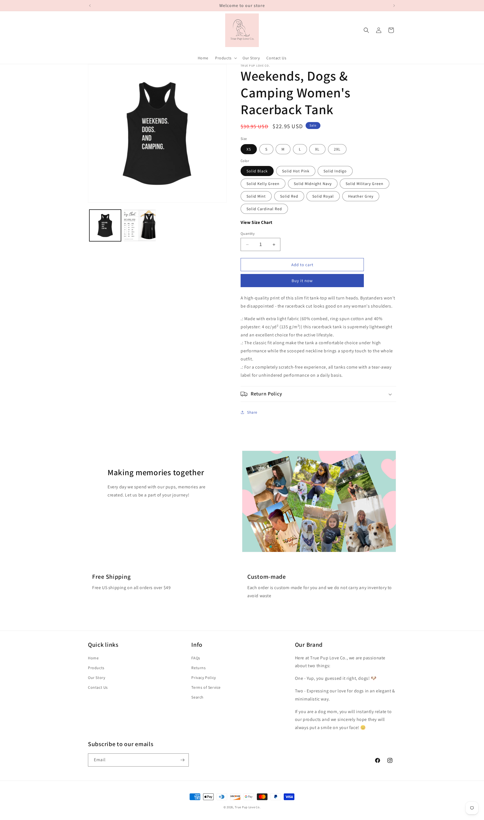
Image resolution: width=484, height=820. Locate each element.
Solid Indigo (335, 171)
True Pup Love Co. (247, 807)
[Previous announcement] (90, 5)
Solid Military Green (364, 183)
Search (197, 697)
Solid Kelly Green (263, 183)
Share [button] (252, 412)
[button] (225, 58)
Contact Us (98, 687)
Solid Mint (256, 196)
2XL (337, 149)
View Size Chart (257, 222)
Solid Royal (323, 196)
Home (93, 657)
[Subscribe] (182, 760)
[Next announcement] (394, 5)
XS (248, 149)
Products (96, 667)
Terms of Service (206, 687)
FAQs (195, 657)
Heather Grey (360, 196)
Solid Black (257, 171)
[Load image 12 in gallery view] (139, 225)
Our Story (96, 677)
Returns (198, 667)
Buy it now (302, 280)
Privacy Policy (203, 677)
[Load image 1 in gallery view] (105, 225)
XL (317, 149)
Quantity (248, 233)
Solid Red (289, 196)
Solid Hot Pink (296, 171)
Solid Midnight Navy (313, 183)
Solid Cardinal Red (264, 208)
